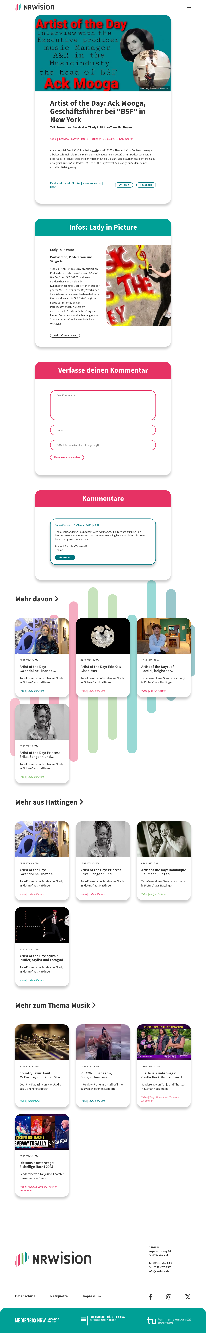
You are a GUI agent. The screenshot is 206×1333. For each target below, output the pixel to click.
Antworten (65, 557)
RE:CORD (72, 277)
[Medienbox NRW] (37, 1320)
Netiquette (59, 1296)
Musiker (76, 183)
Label (67, 183)
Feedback (146, 185)
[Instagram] (168, 1297)
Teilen (125, 185)
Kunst (66, 298)
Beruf (53, 187)
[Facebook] (150, 1297)
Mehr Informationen (65, 335)
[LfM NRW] (103, 1320)
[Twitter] (188, 1297)
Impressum (92, 1296)
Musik (95, 150)
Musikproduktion (92, 183)
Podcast (55, 273)
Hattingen (95, 139)
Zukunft (112, 159)
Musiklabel (56, 183)
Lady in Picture (79, 139)
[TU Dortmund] (169, 1320)
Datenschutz (25, 1296)
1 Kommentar (125, 139)
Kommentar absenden (67, 457)
